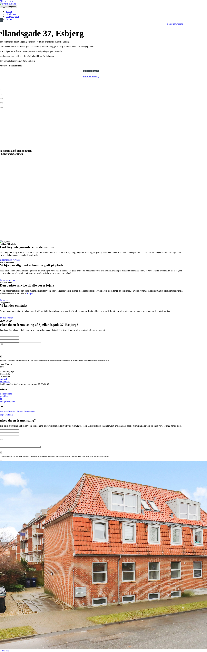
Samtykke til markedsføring (26, 411)
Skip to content (6, 1)
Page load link (6, 415)
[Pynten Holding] (8, 4)
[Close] (1, 460)
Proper (30, 293)
